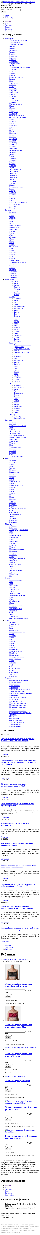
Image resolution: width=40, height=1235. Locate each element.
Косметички (13, 92)
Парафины (13, 653)
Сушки (12, 612)
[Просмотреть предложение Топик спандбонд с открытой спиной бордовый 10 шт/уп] (13, 1021)
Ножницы (13, 114)
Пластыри (13, 449)
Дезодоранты (18, 393)
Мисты (12, 483)
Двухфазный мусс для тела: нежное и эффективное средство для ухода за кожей (17, 907)
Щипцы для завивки (16, 722)
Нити (11, 445)
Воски (11, 220)
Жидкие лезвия (14, 593)
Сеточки (12, 160)
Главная (8, 21)
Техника (12, 414)
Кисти (11, 87)
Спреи (11, 264)
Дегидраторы (14, 589)
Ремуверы (13, 560)
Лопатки (12, 102)
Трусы (11, 179)
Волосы (8, 210)
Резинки (12, 154)
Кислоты (12, 470)
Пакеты (12, 119)
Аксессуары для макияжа (18, 530)
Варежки (12, 58)
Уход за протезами (16, 456)
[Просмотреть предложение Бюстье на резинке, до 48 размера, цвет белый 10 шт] (22, 1132)
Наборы (12, 110)
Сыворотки (13, 266)
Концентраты (14, 227)
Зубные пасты (19, 347)
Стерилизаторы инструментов (20, 713)
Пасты (11, 248)
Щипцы (12, 208)
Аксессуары (9, 38)
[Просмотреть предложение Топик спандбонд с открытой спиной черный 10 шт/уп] (12, 980)
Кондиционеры (15, 225)
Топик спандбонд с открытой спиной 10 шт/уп (18, 1055)
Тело (11, 383)
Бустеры (12, 218)
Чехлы (11, 189)
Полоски (12, 141)
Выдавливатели (15, 64)
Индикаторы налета (16, 435)
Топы (11, 614)
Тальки (12, 674)
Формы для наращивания (18, 618)
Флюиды (12, 270)
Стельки (12, 455)
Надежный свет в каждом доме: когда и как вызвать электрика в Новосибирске (17, 740)
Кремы (11, 233)
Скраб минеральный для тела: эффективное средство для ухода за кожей (18, 885)
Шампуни (13, 272)
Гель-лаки (13, 587)
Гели (11, 221)
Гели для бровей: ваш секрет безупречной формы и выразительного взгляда (20, 929)
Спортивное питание (21, 352)
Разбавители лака (15, 609)
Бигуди (12, 48)
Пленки (12, 135)
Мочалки (12, 108)
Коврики (12, 90)
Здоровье (12, 343)
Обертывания (14, 649)
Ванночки (13, 56)
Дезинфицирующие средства (20, 67)
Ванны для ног (19, 387)
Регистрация (9, 18)
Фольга (12, 183)
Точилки (12, 173)
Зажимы (12, 73)
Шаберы (12, 191)
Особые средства (15, 651)
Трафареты (13, 175)
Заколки (12, 75)
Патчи (11, 495)
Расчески (12, 152)
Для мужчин (9, 279)
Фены (11, 717)
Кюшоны (12, 545)
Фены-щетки (14, 718)
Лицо (11, 354)
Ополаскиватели (15, 447)
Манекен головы (15, 104)
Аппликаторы (14, 42)
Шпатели (12, 195)
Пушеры (12, 146)
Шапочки (12, 193)
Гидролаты (13, 468)
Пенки (11, 250)
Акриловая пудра (15, 580)
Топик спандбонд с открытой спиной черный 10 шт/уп (18, 985)
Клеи (11, 539)
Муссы (11, 243)
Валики (12, 54)
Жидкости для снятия (17, 595)
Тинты (11, 568)
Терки (11, 168)
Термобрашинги (15, 169)
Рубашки (12, 156)
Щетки (11, 200)
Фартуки (12, 181)
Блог (7, 23)
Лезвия (12, 98)
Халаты (12, 185)
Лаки (11, 235)
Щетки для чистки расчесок (19, 202)
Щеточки (12, 206)
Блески (12, 214)
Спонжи (12, 164)
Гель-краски (13, 586)
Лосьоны (12, 237)
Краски (12, 231)
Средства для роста (16, 564)
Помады (12, 254)
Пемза (11, 123)
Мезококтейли (14, 482)
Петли (11, 129)
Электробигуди (15, 724)
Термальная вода (15, 514)
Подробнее (5, 754)
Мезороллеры (14, 699)
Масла (11, 241)
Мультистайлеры (15, 701)
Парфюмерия (18, 406)
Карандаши (13, 83)
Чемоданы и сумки (16, 187)
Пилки (11, 131)
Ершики (12, 430)
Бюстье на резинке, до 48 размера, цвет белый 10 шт (21, 1137)
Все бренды (5, 960)
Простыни (13, 144)
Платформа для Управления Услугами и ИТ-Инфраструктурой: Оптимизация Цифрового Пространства (18, 762)
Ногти (7, 578)
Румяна (12, 562)
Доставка (8, 25)
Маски (11, 106)
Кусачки (12, 94)
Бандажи (12, 424)
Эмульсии (13, 275)
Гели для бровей (15, 535)
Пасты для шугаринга (17, 657)
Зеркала (12, 79)
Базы (11, 532)
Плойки (12, 709)
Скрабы (12, 258)
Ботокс (11, 216)
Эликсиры (13, 273)
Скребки (12, 162)
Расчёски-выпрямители (17, 711)
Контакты (8, 29)
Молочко (12, 487)
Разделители (13, 148)
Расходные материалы (17, 559)
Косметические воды (17, 632)
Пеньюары (13, 125)
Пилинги (12, 252)
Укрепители (13, 616)
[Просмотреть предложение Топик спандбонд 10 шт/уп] (15, 1076)
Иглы (11, 81)
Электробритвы (19, 418)
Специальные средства (17, 262)
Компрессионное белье (22, 349)
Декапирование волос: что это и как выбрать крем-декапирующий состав (18, 866)
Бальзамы (12, 212)
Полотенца (13, 143)
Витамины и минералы (22, 345)
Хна (10, 576)
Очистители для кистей (18, 117)
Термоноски (13, 171)
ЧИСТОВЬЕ (26, 960)
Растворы (12, 503)
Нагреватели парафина (17, 703)
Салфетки (13, 158)
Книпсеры (13, 89)
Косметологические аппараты (20, 690)
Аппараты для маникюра (18, 680)
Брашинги (13, 50)
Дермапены (13, 688)
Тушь (11, 572)
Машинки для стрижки (17, 697)
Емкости (12, 71)
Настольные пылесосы (17, 707)
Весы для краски (15, 682)
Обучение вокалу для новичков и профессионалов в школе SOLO (13, 785)
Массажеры (13, 441)
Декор (11, 591)
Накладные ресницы (16, 549)
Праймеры (13, 555)
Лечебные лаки (14, 601)
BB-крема (13, 526)
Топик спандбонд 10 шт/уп (17, 1081)
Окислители (13, 247)
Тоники (12, 268)
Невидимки (13, 112)
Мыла (16, 403)
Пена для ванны (15, 659)
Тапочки (12, 166)
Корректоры (13, 229)
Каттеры (12, 85)
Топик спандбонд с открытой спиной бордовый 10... (18, 1026)
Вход (7, 16)
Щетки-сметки (14, 204)
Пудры (11, 256)
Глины (11, 223)
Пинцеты (12, 133)
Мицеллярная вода (16, 485)
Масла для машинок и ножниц (20, 693)
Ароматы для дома (16, 44)
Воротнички (13, 62)
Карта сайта (9, 31)
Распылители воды (16, 150)
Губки (11, 65)
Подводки (13, 551)
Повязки (12, 137)
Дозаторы (12, 69)
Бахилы (12, 46)
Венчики (12, 60)
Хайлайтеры (13, 574)
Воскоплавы (13, 684)
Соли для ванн (14, 668)
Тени (11, 566)
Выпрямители (14, 686)
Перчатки (12, 127)
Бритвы (12, 52)
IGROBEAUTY (15, 960)
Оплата (7, 27)
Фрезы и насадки (15, 720)
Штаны (12, 198)
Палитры (12, 121)
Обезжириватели (15, 605)
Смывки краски (15, 260)
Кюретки (12, 96)
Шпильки (12, 196)
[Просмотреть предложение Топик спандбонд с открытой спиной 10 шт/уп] (22, 1049)
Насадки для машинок (17, 705)
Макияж (8, 524)
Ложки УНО (14, 100)
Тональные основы (16, 570)
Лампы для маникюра (17, 691)
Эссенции (13, 277)
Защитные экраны (16, 77)
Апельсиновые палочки (18, 40)
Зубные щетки (14, 433)
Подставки (13, 139)
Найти (4, 12)
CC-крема (13, 528)
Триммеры (13, 177)
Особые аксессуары (16, 116)
